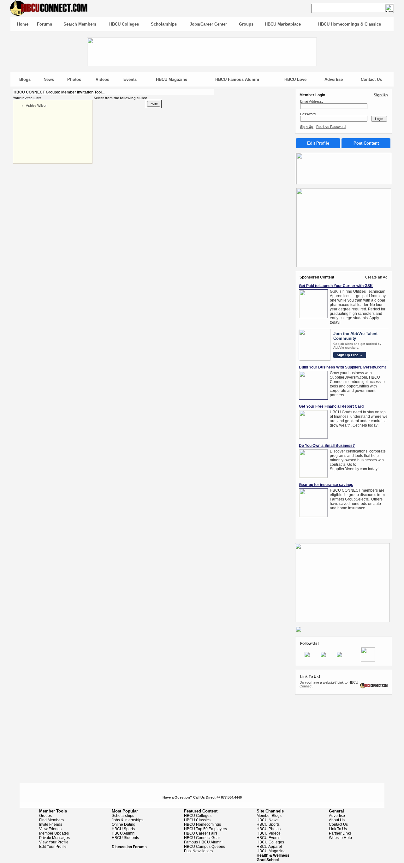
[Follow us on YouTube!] (339, 656)
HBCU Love (295, 79)
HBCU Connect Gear (202, 838)
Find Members (51, 820)
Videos (102, 79)
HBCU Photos (269, 829)
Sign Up (381, 95)
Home (22, 24)
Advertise (333, 79)
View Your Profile (53, 842)
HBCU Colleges (124, 24)
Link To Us (338, 829)
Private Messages (54, 838)
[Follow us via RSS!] (368, 660)
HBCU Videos (269, 833)
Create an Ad (376, 277)
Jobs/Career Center (208, 24)
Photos (74, 79)
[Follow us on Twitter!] (323, 656)
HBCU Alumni (123, 833)
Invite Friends (50, 824)
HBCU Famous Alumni (237, 79)
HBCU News (267, 820)
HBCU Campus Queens (204, 846)
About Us (337, 820)
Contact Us (371, 79)
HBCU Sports (123, 829)
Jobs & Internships (127, 820)
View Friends (50, 829)
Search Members (79, 24)
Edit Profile (318, 143)
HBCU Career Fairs (200, 833)
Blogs (25, 79)
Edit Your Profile (53, 846)
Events (130, 79)
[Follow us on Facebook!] (307, 656)
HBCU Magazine (171, 79)
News (49, 79)
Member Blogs (269, 815)
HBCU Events (268, 838)
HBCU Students (125, 838)
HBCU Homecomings (202, 824)
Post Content (366, 143)
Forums (44, 24)
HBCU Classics (197, 820)
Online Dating (123, 824)
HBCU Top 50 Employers (205, 829)
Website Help (340, 838)
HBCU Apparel (269, 846)
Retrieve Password (331, 127)
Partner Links (340, 833)
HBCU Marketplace (283, 24)
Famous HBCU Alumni (203, 842)
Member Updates (54, 833)
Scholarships (164, 24)
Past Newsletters (198, 851)
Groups (246, 24)
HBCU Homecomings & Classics (349, 24)
